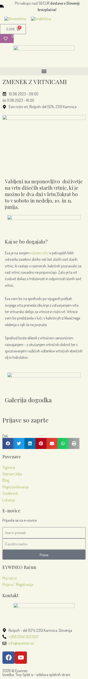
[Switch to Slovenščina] (15, 18)
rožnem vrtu (39, 252)
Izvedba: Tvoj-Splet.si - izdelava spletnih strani (36, 674)
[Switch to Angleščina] (41, 18)
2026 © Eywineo (15, 670)
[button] (44, 71)
